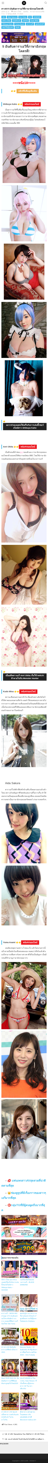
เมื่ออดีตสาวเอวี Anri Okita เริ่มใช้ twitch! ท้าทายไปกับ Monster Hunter (25, 677)
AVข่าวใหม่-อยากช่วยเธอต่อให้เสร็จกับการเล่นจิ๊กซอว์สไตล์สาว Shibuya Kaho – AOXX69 (10, 1285)
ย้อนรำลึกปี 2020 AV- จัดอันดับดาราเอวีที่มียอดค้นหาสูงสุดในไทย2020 (10, 1380)
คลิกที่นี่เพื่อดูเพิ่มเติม (27, 91)
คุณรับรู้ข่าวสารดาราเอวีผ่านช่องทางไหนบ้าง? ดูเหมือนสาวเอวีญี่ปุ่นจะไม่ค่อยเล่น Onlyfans (28, 1317)
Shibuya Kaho (7, 24)
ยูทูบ (22, 452)
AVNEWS (37, 17)
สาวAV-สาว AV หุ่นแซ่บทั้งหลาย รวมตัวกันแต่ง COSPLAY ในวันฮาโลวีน (10, 1416)
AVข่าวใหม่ (17, 11)
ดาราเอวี (30, 24)
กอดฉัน (25, 11)
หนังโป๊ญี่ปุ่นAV (7, 27)
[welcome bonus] (24, 37)
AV (30, 17)
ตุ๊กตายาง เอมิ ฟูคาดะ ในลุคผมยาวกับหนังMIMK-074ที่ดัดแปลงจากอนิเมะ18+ (28, 1416)
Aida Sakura (12, 17)
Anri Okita (22, 17)
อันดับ (17, 27)
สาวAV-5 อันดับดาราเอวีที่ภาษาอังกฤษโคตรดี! (22, 9)
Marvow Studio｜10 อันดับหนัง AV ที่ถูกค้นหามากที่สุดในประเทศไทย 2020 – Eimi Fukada (28, 1351)
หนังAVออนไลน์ (32, 104)
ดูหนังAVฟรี (40, 24)
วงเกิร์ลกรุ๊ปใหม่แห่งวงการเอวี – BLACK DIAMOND (27, 1282)
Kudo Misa (34, 20)
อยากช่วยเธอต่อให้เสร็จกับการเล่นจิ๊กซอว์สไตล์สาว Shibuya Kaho (25, 426)
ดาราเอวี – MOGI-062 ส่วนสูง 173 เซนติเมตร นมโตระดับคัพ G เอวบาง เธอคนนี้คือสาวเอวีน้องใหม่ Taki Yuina (9, 1318)
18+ (3, 17)
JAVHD (25, 20)
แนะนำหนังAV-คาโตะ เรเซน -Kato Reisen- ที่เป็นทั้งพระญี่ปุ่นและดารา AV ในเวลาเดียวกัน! (28, 1383)
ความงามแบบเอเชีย (37, 11)
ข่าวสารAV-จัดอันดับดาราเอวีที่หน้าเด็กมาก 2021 (9, 1349)
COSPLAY (16, 20)
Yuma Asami (19, 24)
